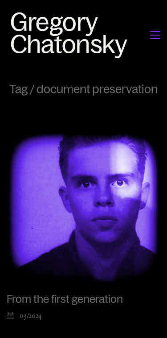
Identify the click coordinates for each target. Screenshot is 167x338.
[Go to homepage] (71, 35)
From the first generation (65, 299)
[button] (155, 35)
